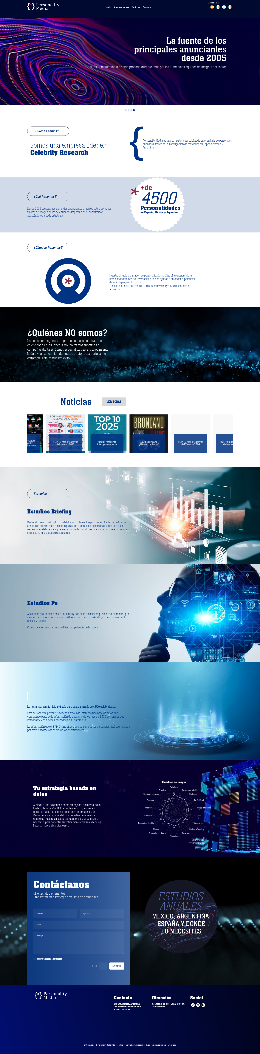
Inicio (108, 7)
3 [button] (131, 110)
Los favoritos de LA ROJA (88, 443)
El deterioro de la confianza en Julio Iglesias (172, 443)
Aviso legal (172, 1045)
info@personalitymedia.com (127, 1006)
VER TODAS (114, 401)
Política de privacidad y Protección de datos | (135, 1045)
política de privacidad (52, 959)
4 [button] (134, 110)
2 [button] (128, 110)
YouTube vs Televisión (213, 443)
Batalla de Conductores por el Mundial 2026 (130, 443)
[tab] (125, 109)
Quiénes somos (121, 7)
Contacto (147, 7)
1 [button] (126, 110)
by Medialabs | (90, 1045)
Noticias (136, 7)
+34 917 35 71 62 (122, 1009)
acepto (49, 959)
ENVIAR (116, 966)
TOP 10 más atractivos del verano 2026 (46, 443)
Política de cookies (159, 1045)
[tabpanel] (130, 52)
